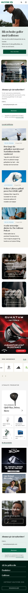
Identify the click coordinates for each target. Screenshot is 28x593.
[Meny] (26, 2)
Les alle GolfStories (7, 124)
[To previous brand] (2, 376)
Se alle (24, 359)
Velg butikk (15, 51)
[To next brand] (5, 376)
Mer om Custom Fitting (14, 77)
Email (4, 101)
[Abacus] (9, 367)
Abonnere (14, 111)
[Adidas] (18, 367)
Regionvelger (14, 588)
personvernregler (20, 117)
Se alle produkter (7, 442)
